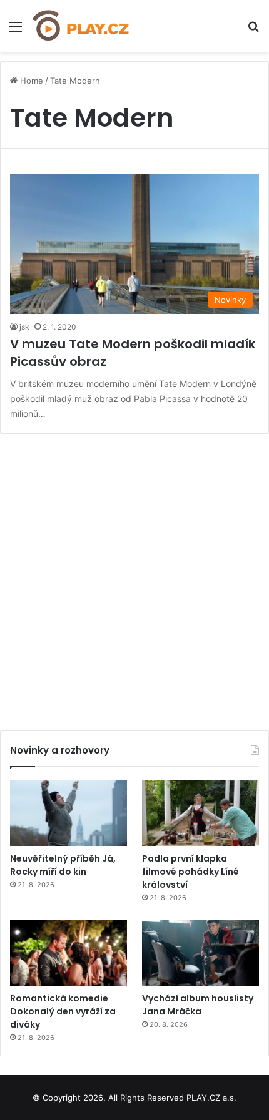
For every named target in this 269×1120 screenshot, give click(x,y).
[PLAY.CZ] (81, 26)
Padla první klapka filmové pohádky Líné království (190, 871)
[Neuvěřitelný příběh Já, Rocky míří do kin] (68, 813)
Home (30, 81)
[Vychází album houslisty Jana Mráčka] (200, 953)
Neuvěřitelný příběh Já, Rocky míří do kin (63, 865)
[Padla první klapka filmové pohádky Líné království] (200, 813)
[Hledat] (253, 31)
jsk (24, 327)
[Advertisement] (134, 577)
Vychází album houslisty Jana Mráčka (197, 1005)
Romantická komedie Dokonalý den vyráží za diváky (63, 1011)
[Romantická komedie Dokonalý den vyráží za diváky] (68, 953)
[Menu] (15, 31)
